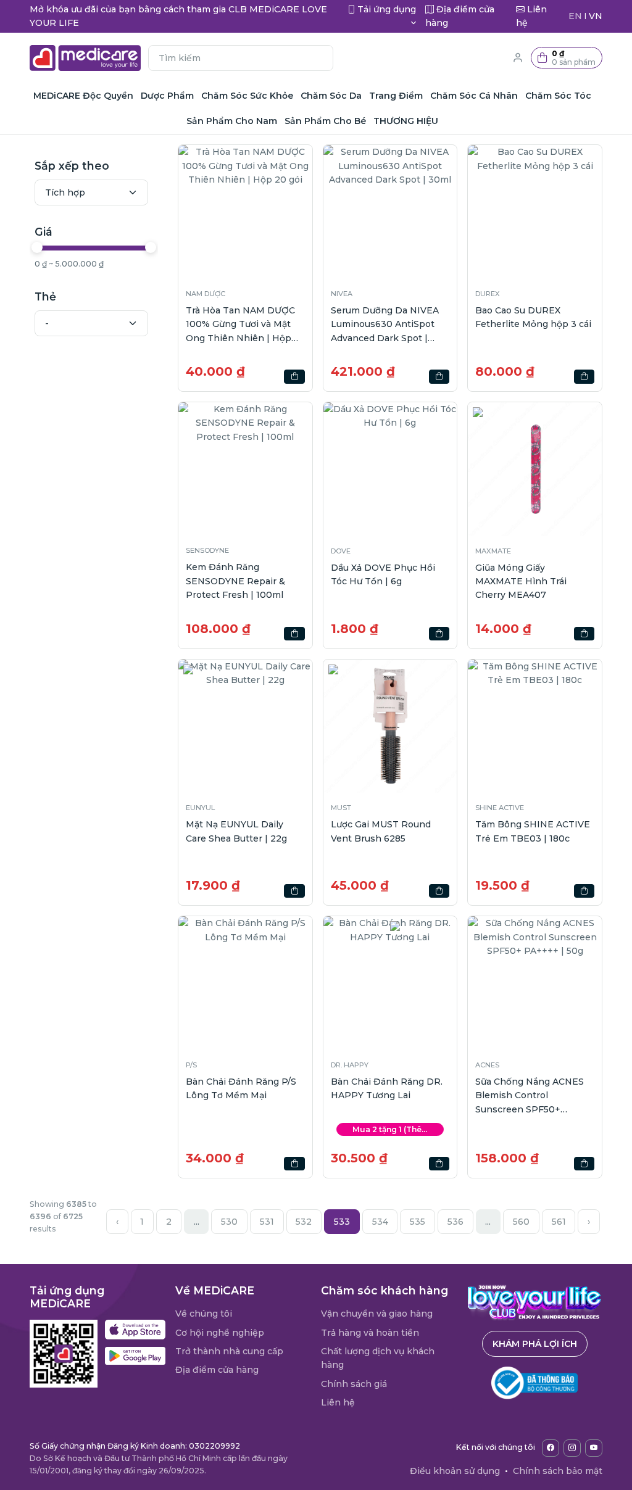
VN (595, 16)
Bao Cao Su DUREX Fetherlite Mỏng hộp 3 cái (533, 317)
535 (417, 1221)
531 (267, 1221)
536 (455, 1221)
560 (521, 1221)
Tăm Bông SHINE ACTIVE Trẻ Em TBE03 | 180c (532, 831)
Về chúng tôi (203, 1313)
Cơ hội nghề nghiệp (219, 1332)
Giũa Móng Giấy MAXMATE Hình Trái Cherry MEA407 (521, 581)
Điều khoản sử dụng (455, 1470)
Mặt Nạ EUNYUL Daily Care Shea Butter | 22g (236, 831)
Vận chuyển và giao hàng (377, 1313)
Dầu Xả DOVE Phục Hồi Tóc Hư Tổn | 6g (383, 574)
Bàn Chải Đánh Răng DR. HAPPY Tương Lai (387, 1088)
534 (380, 1221)
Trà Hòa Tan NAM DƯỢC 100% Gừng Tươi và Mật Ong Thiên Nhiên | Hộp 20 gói (240, 325)
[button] (566, 57)
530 (229, 1221)
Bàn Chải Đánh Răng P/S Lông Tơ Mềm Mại (241, 1088)
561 (559, 1221)
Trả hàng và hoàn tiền (370, 1332)
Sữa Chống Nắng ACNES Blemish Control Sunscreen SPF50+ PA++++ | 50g (529, 1096)
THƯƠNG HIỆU (405, 120)
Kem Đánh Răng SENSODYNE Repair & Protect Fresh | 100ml (235, 580)
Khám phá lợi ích (535, 1343)
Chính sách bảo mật (557, 1470)
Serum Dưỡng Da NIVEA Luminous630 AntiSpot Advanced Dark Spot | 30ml (385, 325)
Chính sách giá (354, 1383)
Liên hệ (338, 1402)
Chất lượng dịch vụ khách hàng (377, 1358)
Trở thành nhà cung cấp (229, 1351)
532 (304, 1221)
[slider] (37, 247)
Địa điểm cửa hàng (217, 1369)
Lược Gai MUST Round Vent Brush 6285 (381, 831)
